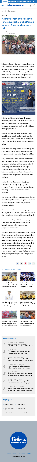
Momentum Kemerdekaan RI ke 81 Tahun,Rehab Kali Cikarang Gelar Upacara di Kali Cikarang (20, 360)
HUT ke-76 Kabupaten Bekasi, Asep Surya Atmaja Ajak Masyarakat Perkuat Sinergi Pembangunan (20, 374)
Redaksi (8, 32)
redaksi (29, 454)
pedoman (22, 454)
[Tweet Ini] (21, 263)
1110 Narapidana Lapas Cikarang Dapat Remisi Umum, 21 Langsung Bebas (19, 352)
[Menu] (3, 5)
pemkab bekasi (9, 405)
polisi (16, 413)
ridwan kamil (21, 409)
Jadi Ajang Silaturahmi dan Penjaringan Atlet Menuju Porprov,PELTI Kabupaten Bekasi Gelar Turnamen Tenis (9, 323)
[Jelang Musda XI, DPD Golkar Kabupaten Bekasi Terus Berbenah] (27, 295)
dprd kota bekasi (9, 409)
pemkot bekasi (26, 413)
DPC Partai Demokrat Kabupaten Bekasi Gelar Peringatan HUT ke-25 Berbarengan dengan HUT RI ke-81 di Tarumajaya (27, 285)
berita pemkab (21, 405)
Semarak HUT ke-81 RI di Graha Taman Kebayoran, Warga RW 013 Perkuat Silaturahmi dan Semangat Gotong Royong (20, 367)
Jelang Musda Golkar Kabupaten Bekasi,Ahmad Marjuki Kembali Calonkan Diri (9, 285)
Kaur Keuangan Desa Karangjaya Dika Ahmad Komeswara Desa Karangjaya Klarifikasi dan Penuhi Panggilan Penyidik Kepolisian (27, 323)
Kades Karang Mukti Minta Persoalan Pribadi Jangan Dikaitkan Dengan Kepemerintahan (9, 304)
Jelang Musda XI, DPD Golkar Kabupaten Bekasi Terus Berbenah (27, 304)
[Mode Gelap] (31, 5)
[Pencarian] (34, 5)
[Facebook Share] (17, 263)
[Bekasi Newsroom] (15, 5)
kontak (8, 454)
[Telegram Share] (29, 263)
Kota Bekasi (8, 413)
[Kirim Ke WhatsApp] (33, 263)
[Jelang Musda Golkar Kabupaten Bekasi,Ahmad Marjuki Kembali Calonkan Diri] (9, 276)
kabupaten (4, 15)
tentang (15, 454)
